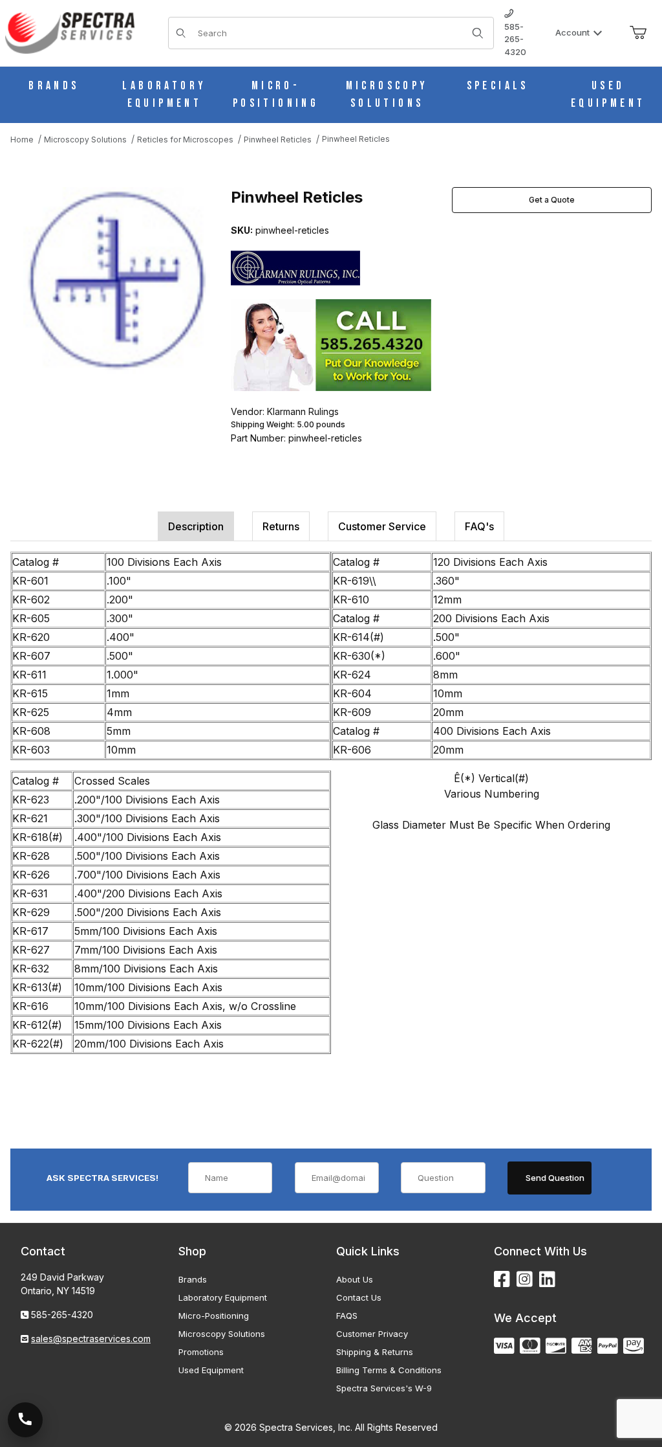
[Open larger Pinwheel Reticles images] (116, 280)
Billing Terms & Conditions (389, 1370)
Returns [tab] (280, 526)
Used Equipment (211, 1370)
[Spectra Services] (69, 32)
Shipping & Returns (374, 1352)
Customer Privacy (372, 1334)
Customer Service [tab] (382, 526)
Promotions (201, 1352)
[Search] (477, 33)
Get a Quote (552, 200)
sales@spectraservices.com (91, 1338)
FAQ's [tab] (479, 526)
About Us (354, 1279)
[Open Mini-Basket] (638, 33)
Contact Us (358, 1297)
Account (572, 32)
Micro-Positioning (213, 1315)
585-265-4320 (515, 39)
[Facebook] (502, 1279)
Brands (192, 1279)
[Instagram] (525, 1279)
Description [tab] (196, 526)
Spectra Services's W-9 (384, 1388)
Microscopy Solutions (221, 1334)
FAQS (347, 1315)
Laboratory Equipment (222, 1297)
